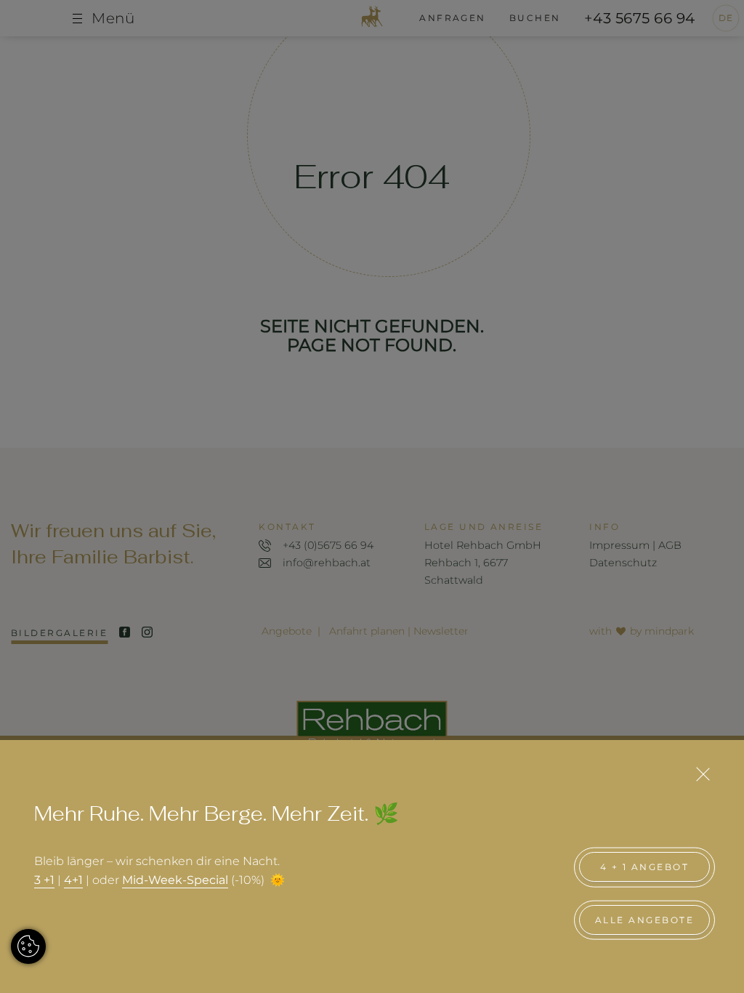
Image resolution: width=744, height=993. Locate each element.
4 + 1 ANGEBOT (644, 866)
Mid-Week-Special (175, 880)
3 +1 (44, 880)
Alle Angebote (644, 919)
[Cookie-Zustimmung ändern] (28, 946)
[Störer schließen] (702, 774)
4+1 (73, 880)
